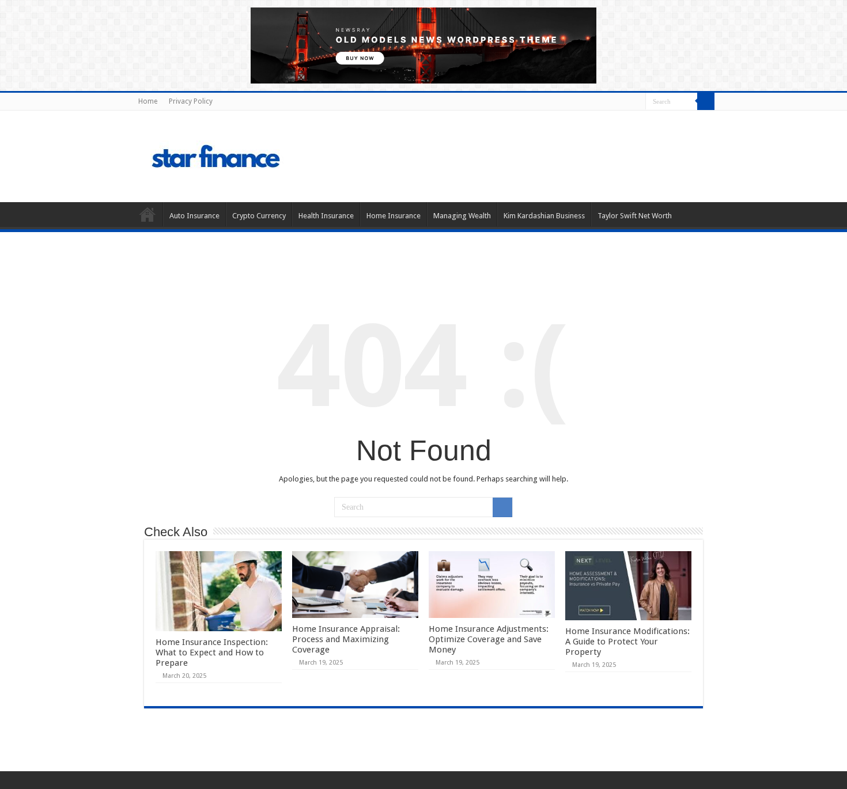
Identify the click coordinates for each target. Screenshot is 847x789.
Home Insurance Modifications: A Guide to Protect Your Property (627, 641)
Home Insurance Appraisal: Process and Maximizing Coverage (346, 639)
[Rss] (637, 102)
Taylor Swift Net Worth (635, 215)
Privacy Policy (191, 101)
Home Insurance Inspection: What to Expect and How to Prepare (212, 652)
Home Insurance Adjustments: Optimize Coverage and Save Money (489, 639)
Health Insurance (326, 215)
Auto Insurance (194, 215)
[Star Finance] (264, 154)
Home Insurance (393, 215)
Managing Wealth (462, 215)
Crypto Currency (259, 215)
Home (147, 101)
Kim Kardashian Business (544, 215)
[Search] (705, 101)
